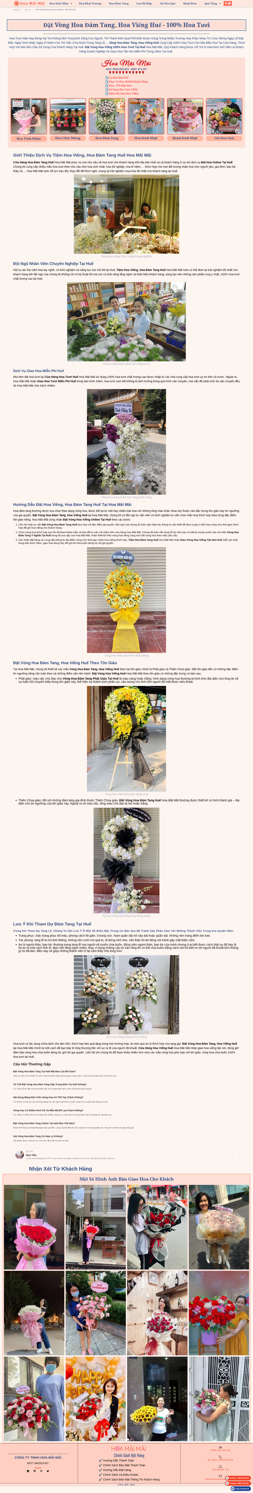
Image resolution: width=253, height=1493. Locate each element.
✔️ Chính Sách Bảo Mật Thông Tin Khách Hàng (129, 1479)
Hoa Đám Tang (119, 3)
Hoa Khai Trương (90, 3)
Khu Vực (28, 9)
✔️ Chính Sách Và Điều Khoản (118, 1474)
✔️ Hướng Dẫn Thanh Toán (116, 1460)
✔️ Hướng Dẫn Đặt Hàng (115, 1470)
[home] (29, 3)
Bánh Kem (190, 3)
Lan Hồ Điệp (144, 3)
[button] (60, 3)
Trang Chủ (16, 9)
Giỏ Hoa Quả (167, 3)
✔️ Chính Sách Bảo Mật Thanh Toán (122, 1465)
